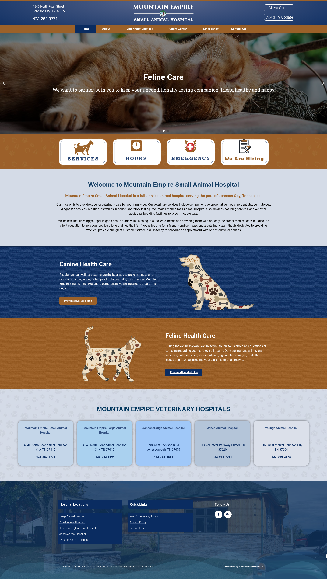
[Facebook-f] (218, 514)
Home (85, 29)
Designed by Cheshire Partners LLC (244, 566)
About (106, 29)
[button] (4, 83)
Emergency (211, 29)
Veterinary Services (139, 29)
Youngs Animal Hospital (281, 428)
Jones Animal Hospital (222, 428)
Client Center (178, 29)
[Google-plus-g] (228, 514)
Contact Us (238, 29)
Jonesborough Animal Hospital (163, 428)
